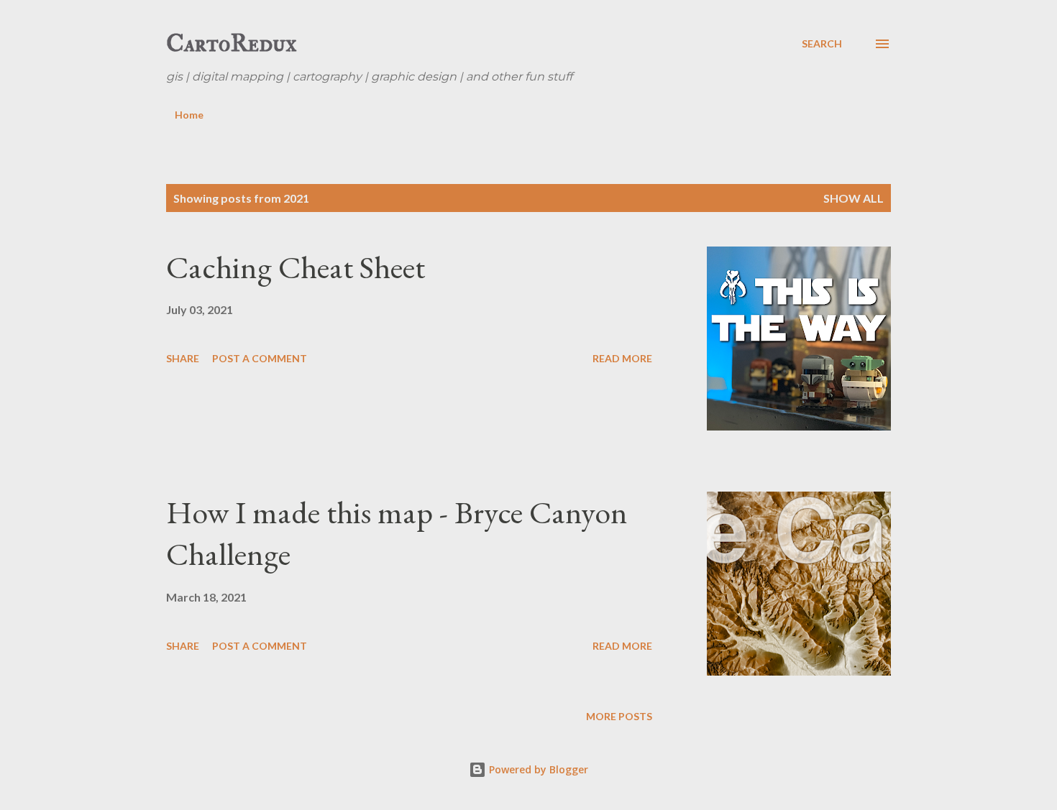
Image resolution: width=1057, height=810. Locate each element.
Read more (622, 358)
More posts (619, 716)
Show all (853, 198)
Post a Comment (259, 358)
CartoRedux (231, 43)
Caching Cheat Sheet (295, 267)
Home (189, 115)
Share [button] (182, 358)
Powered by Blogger (537, 769)
